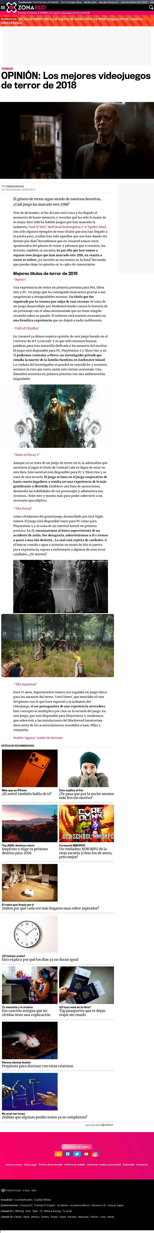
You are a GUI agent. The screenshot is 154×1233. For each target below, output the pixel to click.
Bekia (18, 1217)
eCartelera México (80, 1205)
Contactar (142, 1164)
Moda (26, 1217)
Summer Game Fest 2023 (134, 2)
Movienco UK (99, 1205)
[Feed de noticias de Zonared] (58, 1154)
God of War (37, 227)
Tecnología (81, 7)
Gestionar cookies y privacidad (104, 1164)
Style (35, 1211)
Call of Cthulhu (26, 328)
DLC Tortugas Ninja (71, 2)
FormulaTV (27, 1205)
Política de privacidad (50, 1164)
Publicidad (128, 1164)
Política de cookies (75, 1164)
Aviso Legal (30, 1164)
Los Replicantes (23, 1199)
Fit (41, 1211)
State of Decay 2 (27, 455)
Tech (28, 1211)
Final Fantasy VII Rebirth (45, 2)
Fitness (94, 1217)
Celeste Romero (15, 186)
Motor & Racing (52, 1211)
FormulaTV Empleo (44, 1205)
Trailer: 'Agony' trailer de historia (38, 738)
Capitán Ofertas (42, 1199)
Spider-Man (96, 227)
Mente (111, 1217)
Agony (20, 279)
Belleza (35, 1217)
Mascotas (83, 1217)
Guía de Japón (115, 1205)
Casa (103, 1217)
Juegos (114, 7)
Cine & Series (96, 9)
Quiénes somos (14, 1164)
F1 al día (67, 1211)
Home (51, 7)
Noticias (64, 7)
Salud (63, 1217)
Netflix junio (90, 2)
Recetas (72, 1217)
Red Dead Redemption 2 (65, 227)
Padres (45, 1217)
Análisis (128, 7)
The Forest (23, 508)
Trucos (142, 7)
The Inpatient (26, 684)
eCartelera (62, 1205)
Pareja (54, 1217)
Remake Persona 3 (108, 2)
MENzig (19, 1211)
